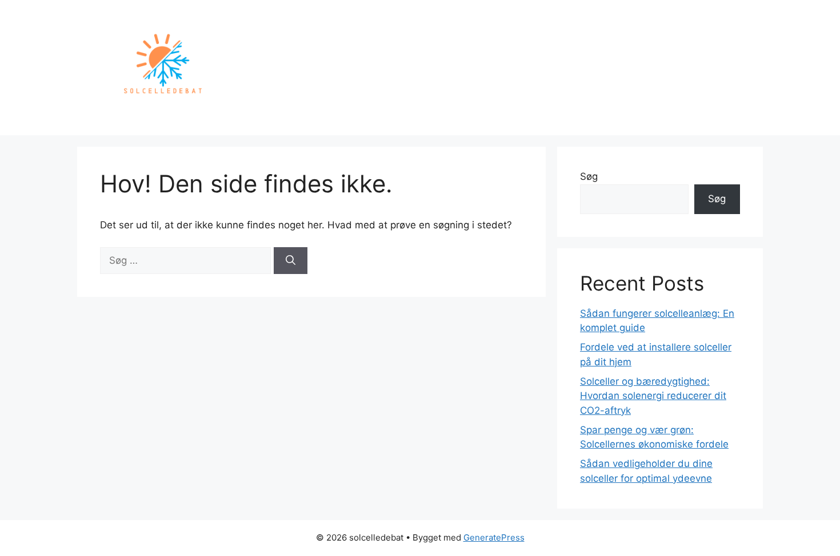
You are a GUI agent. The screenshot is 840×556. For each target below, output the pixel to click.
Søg (589, 176)
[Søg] (290, 261)
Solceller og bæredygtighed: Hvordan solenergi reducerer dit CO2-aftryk (653, 396)
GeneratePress (494, 537)
